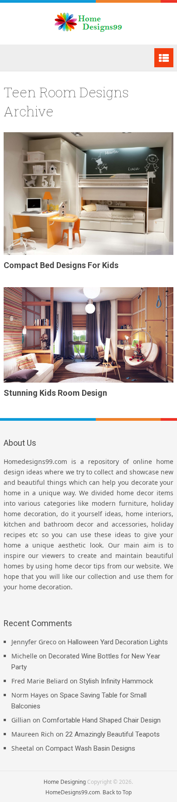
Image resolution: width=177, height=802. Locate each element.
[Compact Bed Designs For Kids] (88, 193)
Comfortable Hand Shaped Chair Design (101, 720)
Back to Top (117, 792)
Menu (163, 57)
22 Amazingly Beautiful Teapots (112, 734)
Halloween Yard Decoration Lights (118, 642)
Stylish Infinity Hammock (116, 681)
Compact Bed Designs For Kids (61, 265)
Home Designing (65, 782)
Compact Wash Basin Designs (90, 748)
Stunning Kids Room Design (55, 393)
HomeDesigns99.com (72, 792)
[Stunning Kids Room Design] (88, 335)
